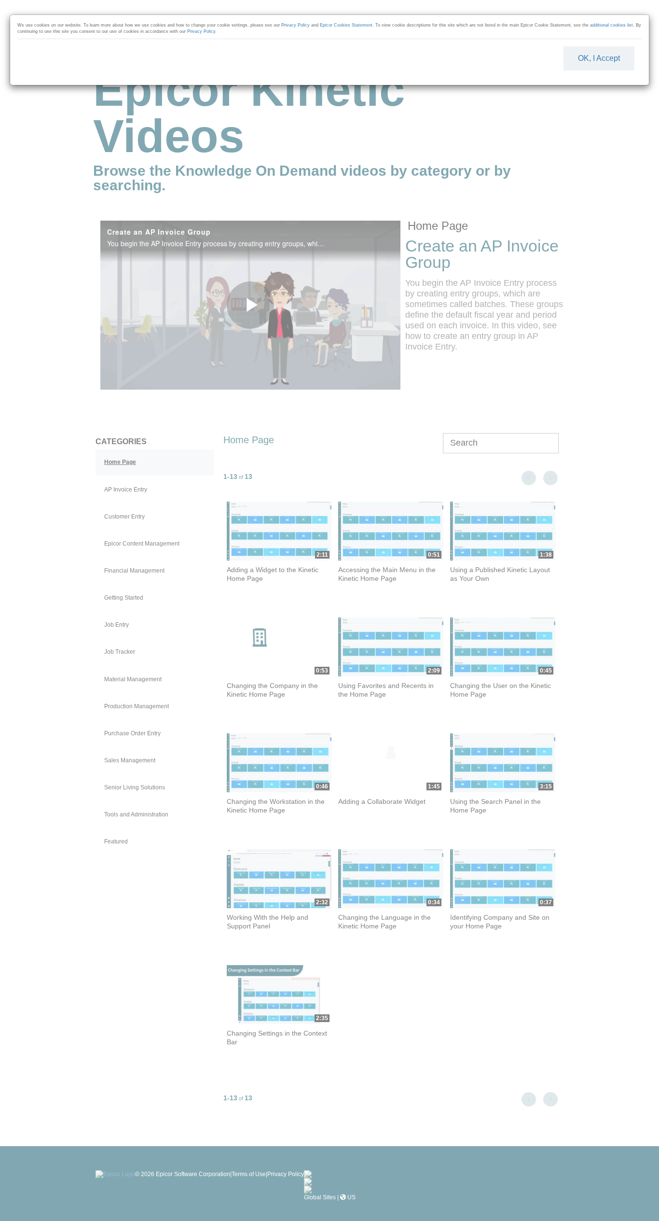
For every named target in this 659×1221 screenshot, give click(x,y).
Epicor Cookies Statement (346, 25)
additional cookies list (611, 25)
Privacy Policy (295, 25)
